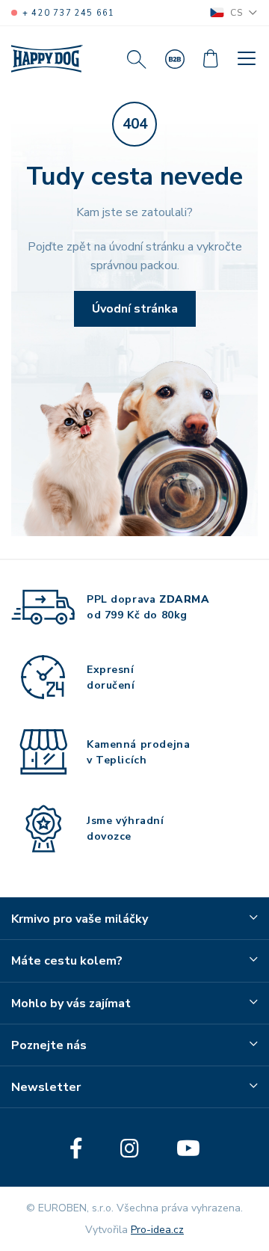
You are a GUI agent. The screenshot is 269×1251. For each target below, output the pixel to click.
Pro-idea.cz (157, 1230)
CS (236, 13)
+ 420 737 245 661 (68, 13)
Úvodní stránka (135, 309)
